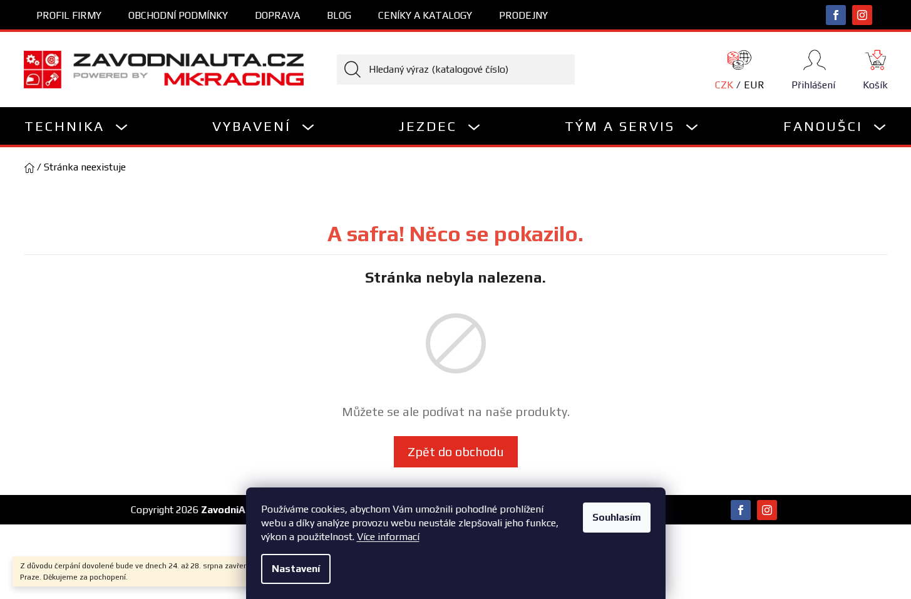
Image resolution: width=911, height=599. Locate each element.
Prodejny (523, 15)
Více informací (388, 537)
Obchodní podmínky (178, 15)
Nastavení (296, 569)
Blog (339, 15)
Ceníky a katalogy (425, 15)
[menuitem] (77, 126)
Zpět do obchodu (456, 451)
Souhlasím (616, 517)
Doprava (277, 15)
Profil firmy (68, 15)
